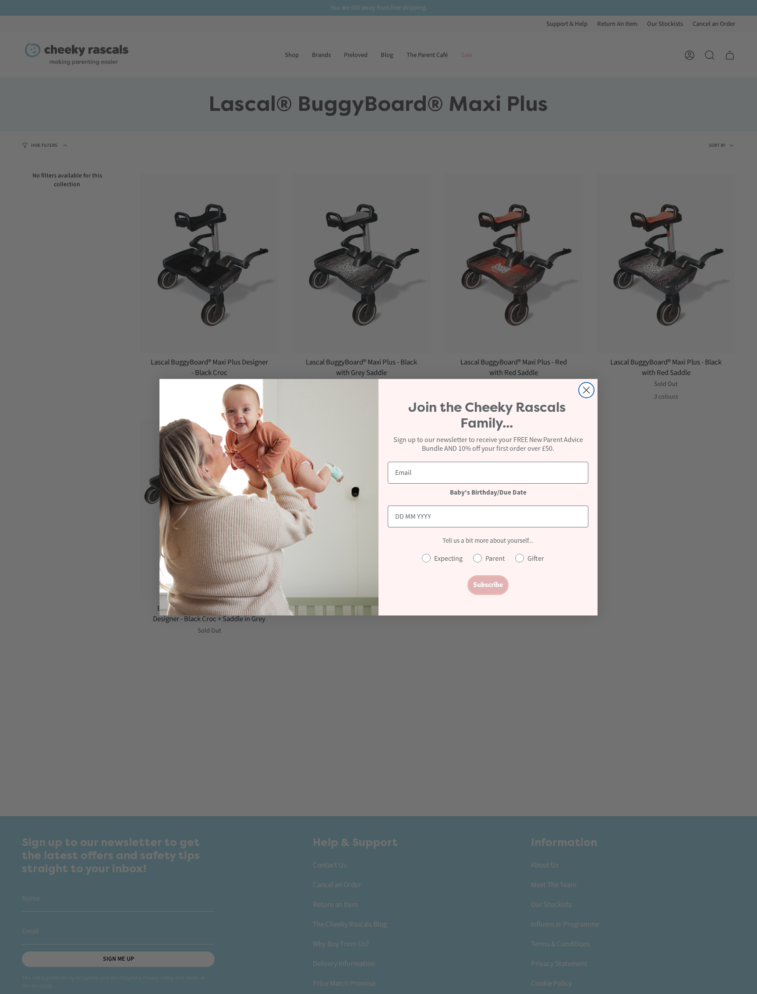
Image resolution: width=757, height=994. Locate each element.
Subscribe (488, 584)
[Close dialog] (586, 390)
